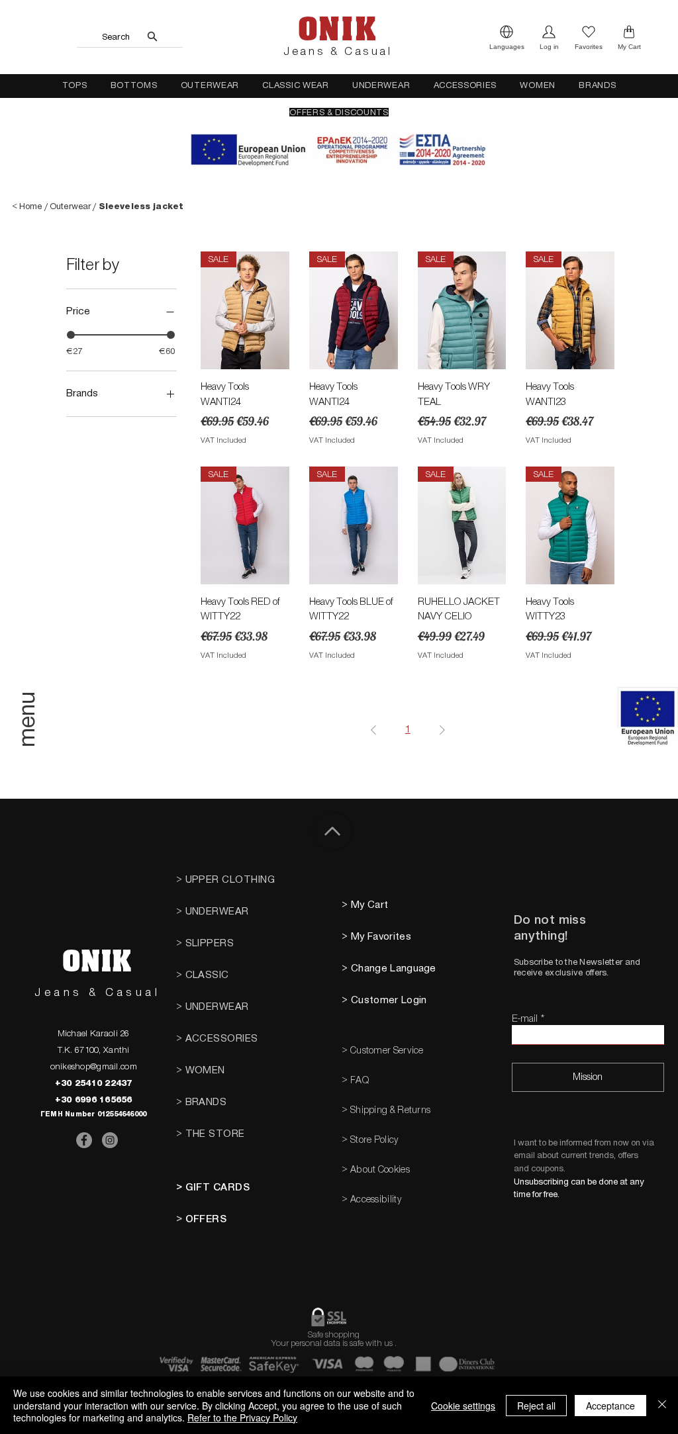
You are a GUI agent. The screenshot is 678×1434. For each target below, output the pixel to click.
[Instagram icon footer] (110, 1140)
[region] (29, 740)
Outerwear (70, 206)
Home (30, 206)
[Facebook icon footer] (84, 1140)
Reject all (536, 1405)
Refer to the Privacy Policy (242, 1417)
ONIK (337, 30)
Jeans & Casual (337, 51)
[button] (506, 37)
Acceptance (610, 1405)
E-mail (525, 1019)
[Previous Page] (373, 730)
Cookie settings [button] (463, 1405)
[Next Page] (442, 730)
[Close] (662, 1405)
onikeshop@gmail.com (93, 1066)
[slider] (71, 335)
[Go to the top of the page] (332, 831)
